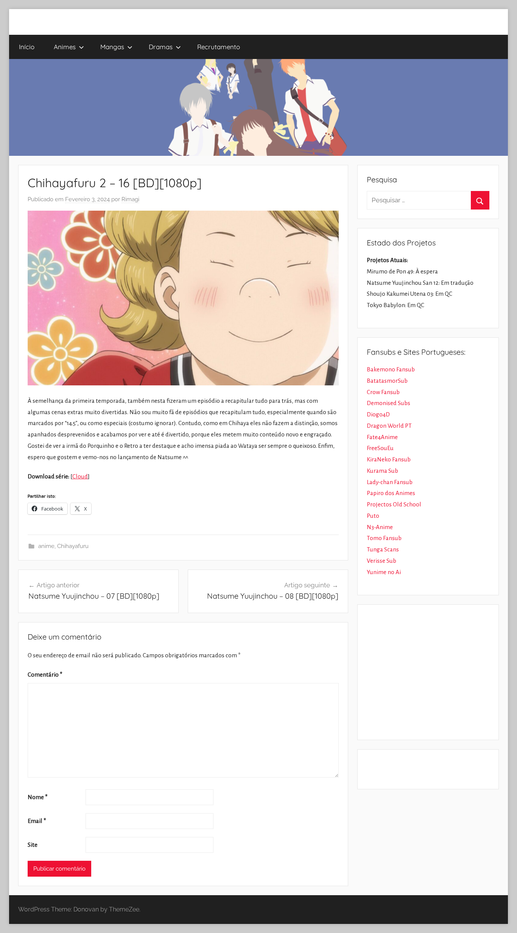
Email (37, 821)
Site (32, 844)
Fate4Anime (382, 437)
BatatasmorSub (387, 380)
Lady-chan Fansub (390, 482)
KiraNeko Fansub (389, 459)
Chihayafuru (73, 546)
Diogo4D (378, 414)
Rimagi (130, 199)
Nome (38, 797)
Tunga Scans (383, 549)
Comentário (45, 674)
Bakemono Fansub (391, 369)
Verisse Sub (381, 560)
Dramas (161, 47)
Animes (65, 47)
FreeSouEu (380, 448)
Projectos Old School (394, 504)
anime (46, 546)
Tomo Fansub (384, 538)
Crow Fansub (383, 392)
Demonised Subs (388, 403)
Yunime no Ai (384, 572)
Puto (373, 515)
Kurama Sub (382, 470)
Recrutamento (218, 47)
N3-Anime (380, 527)
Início (26, 47)
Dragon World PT (389, 425)
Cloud (80, 476)
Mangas (112, 47)
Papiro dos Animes (391, 493)
